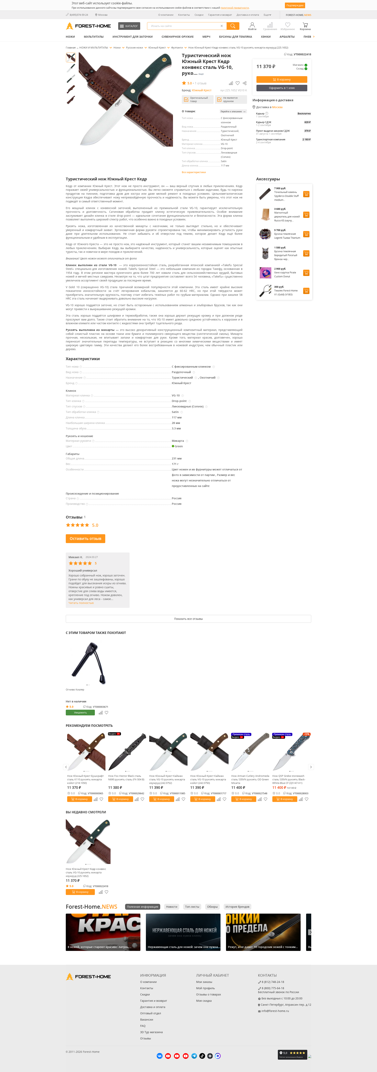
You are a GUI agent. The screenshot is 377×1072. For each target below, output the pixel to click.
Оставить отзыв (85, 538)
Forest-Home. (91, 906)
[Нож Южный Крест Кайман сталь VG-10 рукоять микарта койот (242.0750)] (209, 752)
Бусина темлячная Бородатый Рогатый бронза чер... (285, 255)
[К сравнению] (96, 799)
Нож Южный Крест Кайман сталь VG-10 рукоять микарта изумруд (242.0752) (167, 779)
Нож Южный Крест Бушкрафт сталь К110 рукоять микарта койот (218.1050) (85, 779)
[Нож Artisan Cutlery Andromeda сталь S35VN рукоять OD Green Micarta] (250, 752)
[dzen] (210, 1056)
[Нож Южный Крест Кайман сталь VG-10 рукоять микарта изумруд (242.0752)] (168, 752)
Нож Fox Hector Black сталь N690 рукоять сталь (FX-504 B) (126, 777)
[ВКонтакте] (160, 1056)
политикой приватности (235, 7)
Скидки (199, 14)
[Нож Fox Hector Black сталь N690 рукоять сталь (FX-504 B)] (127, 752)
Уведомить (80, 712)
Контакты (184, 14)
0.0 (73, 793)
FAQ (142, 1026)
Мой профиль (205, 988)
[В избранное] (101, 799)
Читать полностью (81, 603)
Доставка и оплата (248, 14)
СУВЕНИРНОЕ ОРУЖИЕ (178, 36)
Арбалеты (287, 36)
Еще (266, 14)
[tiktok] (202, 1056)
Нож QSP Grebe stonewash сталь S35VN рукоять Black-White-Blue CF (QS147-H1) (288, 779)
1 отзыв (200, 83)
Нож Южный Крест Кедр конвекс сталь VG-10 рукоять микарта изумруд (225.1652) (86, 872)
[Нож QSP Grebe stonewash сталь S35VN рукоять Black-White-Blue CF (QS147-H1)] (291, 752)
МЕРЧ (206, 36)
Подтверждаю (295, 5)
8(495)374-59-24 (79, 14)
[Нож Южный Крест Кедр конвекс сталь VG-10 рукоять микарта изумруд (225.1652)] (88, 841)
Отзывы (145, 1038)
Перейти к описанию (233, 111)
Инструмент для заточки (133, 36)
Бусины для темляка (235, 36)
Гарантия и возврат (220, 14)
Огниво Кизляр (75, 689)
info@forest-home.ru (275, 1011)
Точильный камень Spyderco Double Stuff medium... (286, 196)
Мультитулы (94, 36)
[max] (218, 1056)
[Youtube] (168, 1056)
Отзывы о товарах (208, 994)
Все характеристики (194, 172)
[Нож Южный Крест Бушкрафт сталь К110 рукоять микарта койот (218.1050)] (86, 752)
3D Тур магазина (151, 1032)
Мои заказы (204, 982)
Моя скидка (204, 1001)
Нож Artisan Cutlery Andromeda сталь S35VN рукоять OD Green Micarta (250, 779)
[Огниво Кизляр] (88, 662)
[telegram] (194, 1056)
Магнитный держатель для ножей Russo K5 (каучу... (287, 216)
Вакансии (146, 1019)
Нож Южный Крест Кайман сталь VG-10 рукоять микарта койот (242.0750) (208, 779)
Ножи (70, 36)
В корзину (284, 79)
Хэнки (266, 36)
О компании (165, 14)
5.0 (71, 707)
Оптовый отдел (150, 1013)
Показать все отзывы (188, 619)
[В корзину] (306, 194)
